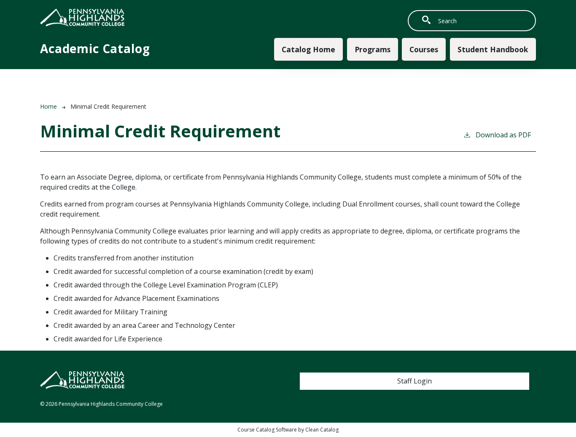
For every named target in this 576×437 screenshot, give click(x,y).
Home (48, 106)
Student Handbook (493, 49)
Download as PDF (503, 134)
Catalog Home (308, 49)
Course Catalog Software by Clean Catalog (288, 429)
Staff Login (414, 381)
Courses (423, 49)
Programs (372, 49)
